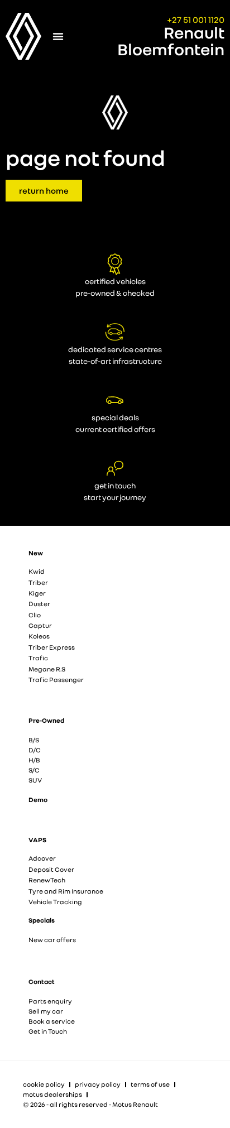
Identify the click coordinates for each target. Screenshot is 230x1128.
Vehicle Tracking (55, 901)
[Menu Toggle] (58, 36)
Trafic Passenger (56, 679)
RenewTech (46, 880)
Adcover (42, 858)
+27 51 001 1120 (195, 19)
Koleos (39, 636)
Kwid (36, 571)
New (35, 553)
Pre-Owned (46, 720)
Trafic (38, 658)
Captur (40, 625)
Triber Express (51, 647)
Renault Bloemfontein (170, 40)
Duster (39, 603)
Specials (41, 920)
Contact (41, 981)
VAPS (37, 840)
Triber (38, 582)
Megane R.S (46, 669)
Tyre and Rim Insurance (65, 891)
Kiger (37, 593)
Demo (37, 799)
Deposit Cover (51, 869)
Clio (34, 615)
